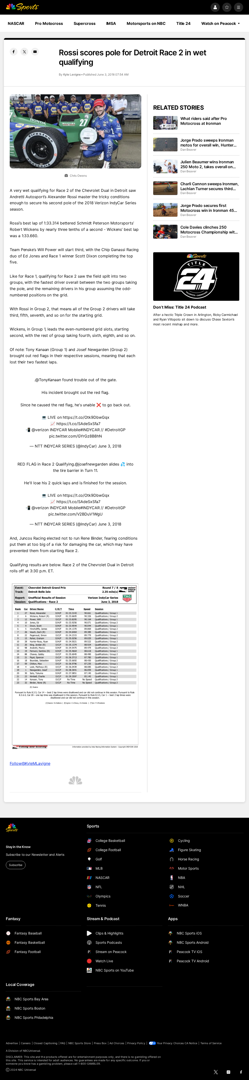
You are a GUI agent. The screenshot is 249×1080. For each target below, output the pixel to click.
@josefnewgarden (91, 464)
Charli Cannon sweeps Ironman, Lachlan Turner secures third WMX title (209, 186)
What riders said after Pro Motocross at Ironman (203, 121)
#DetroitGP (115, 429)
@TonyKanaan (48, 379)
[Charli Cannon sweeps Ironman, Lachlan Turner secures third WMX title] (165, 188)
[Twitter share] (24, 52)
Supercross (85, 23)
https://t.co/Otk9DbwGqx (86, 417)
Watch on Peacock (218, 23)
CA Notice (191, 1043)
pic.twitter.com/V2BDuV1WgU (75, 514)
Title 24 (183, 23)
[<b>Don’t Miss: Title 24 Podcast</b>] (196, 276)
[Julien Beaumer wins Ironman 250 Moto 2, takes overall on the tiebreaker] (165, 166)
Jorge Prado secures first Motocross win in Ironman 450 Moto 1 (208, 208)
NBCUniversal (31, 1050)
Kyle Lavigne (72, 74)
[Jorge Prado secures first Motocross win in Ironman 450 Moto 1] (165, 210)
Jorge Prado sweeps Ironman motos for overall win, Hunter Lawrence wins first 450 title (207, 142)
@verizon (40, 429)
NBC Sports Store (79, 1043)
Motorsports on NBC (146, 23)
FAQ (62, 1043)
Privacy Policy (136, 1043)
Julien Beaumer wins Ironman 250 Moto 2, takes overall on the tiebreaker (207, 164)
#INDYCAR (89, 429)
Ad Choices (116, 1043)
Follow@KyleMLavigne (30, 763)
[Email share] (35, 52)
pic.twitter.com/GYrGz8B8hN (75, 436)
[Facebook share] (14, 52)
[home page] (22, 7)
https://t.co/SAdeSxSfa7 (78, 423)
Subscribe (15, 865)
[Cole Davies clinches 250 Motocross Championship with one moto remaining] (165, 231)
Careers (26, 1043)
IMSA (111, 23)
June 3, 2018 (109, 446)
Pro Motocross (49, 23)
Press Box (100, 1043)
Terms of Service (211, 1043)
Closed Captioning (45, 1043)
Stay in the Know (18, 847)
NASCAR (16, 23)
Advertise (12, 1043)
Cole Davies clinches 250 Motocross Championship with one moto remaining (208, 229)
